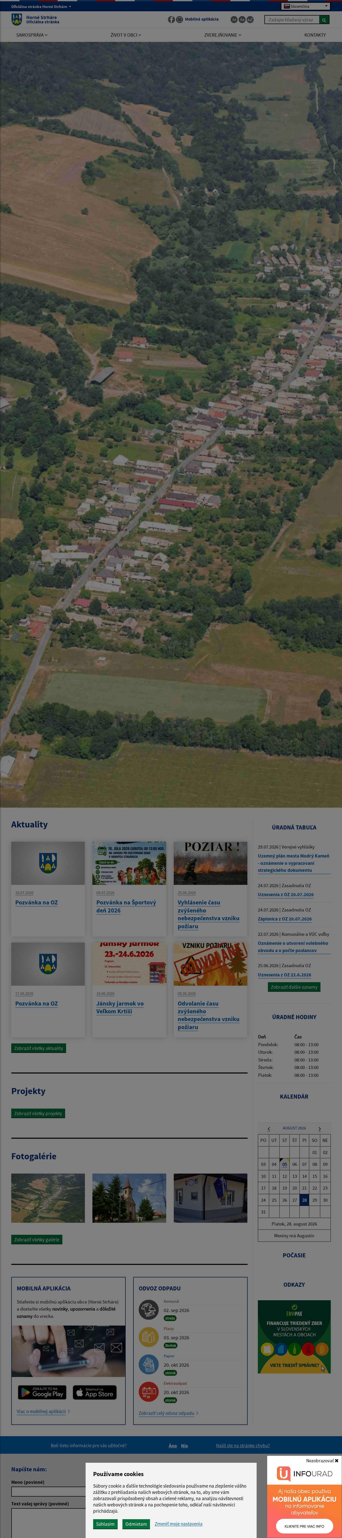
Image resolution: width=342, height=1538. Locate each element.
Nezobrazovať (320, 1460)
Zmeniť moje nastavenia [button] (179, 1523)
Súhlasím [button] (105, 1524)
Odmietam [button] (136, 1524)
